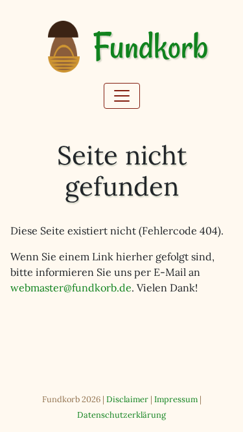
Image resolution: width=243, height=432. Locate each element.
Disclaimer (127, 399)
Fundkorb (150, 47)
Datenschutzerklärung (121, 414)
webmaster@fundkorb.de (71, 287)
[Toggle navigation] (122, 96)
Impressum (176, 399)
